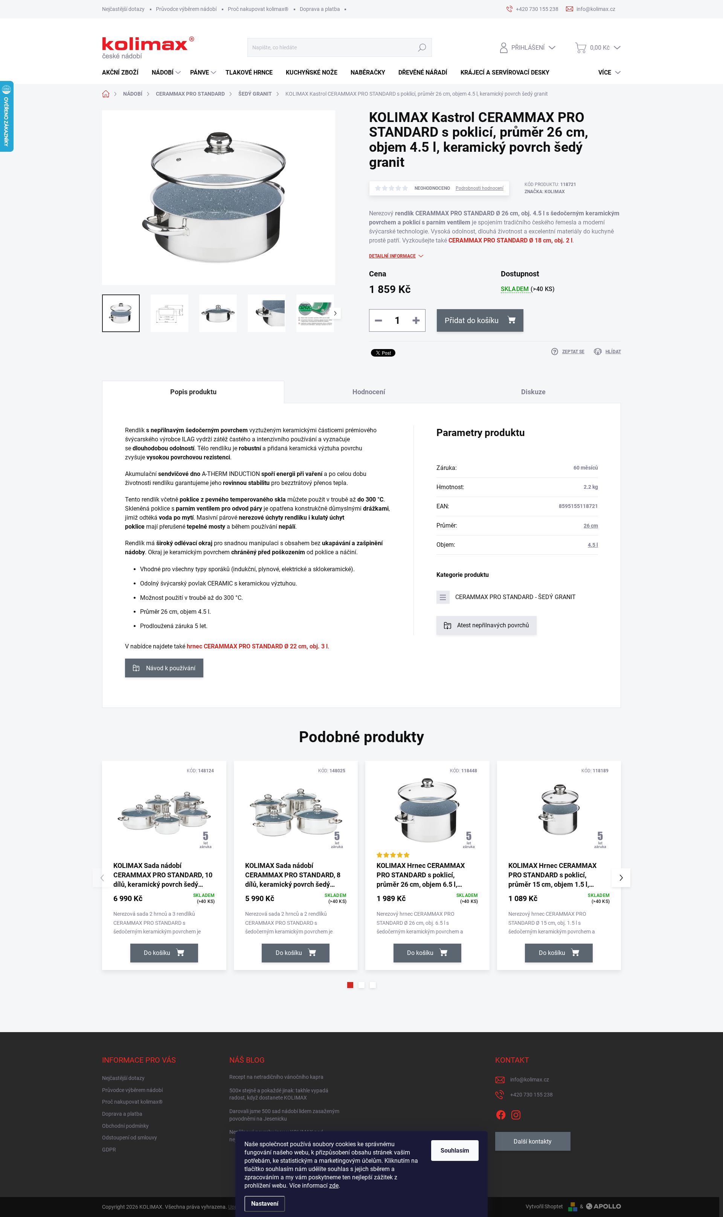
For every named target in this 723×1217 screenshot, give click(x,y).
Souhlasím (455, 1150)
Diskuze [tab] (533, 392)
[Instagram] (516, 1113)
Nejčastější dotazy (123, 9)
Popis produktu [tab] (193, 392)
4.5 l (593, 545)
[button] (350, 985)
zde (334, 1185)
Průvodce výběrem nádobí (186, 9)
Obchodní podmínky (125, 1126)
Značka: (545, 191)
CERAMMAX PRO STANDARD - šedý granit (515, 597)
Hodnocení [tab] (368, 392)
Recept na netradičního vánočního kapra (276, 1077)
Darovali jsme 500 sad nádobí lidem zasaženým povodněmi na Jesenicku (284, 1115)
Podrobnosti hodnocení (479, 188)
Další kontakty (533, 1141)
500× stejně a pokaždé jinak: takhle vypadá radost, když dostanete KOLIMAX (278, 1094)
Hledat (422, 47)
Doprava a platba (320, 9)
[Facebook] (500, 1113)
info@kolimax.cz (529, 1080)
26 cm (591, 526)
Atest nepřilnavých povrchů (493, 625)
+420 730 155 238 (531, 1095)
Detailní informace (392, 256)
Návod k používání (170, 668)
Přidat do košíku (472, 320)
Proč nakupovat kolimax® (258, 9)
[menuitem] (123, 72)
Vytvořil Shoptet (544, 1206)
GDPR (109, 1150)
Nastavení (264, 1203)
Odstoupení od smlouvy (129, 1138)
